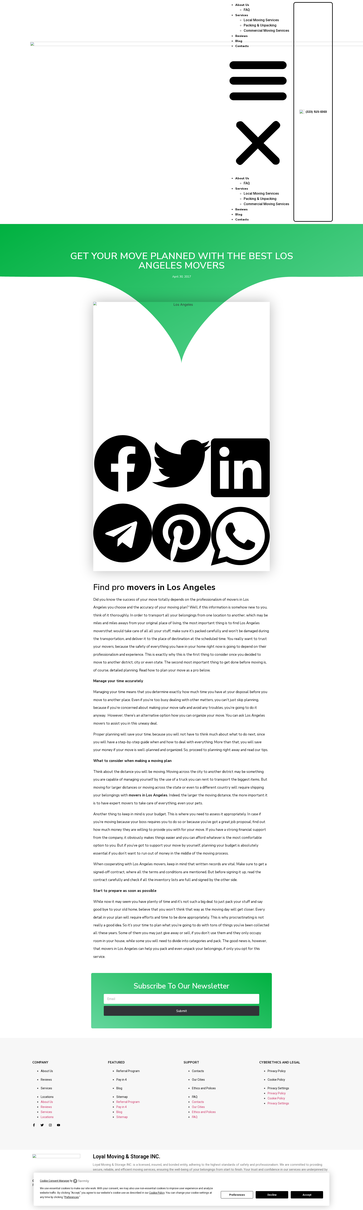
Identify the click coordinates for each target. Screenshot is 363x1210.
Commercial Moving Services (266, 31)
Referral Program (128, 1071)
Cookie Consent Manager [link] (54, 1180)
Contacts (242, 46)
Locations (47, 1097)
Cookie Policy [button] (156, 1192)
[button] (258, 112)
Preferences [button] (71, 1197)
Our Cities (198, 1079)
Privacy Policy (277, 1071)
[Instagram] (50, 1125)
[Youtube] (58, 1125)
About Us (242, 5)
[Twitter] (42, 1125)
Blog (238, 41)
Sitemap (122, 1097)
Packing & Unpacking (260, 25)
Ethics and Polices (204, 1088)
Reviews (241, 36)
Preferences (237, 1194)
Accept (306, 1194)
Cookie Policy (276, 1079)
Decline (272, 1194)
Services (241, 15)
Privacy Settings (278, 1088)
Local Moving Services (261, 20)
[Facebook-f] (34, 1125)
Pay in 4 (121, 1079)
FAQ (247, 10)
